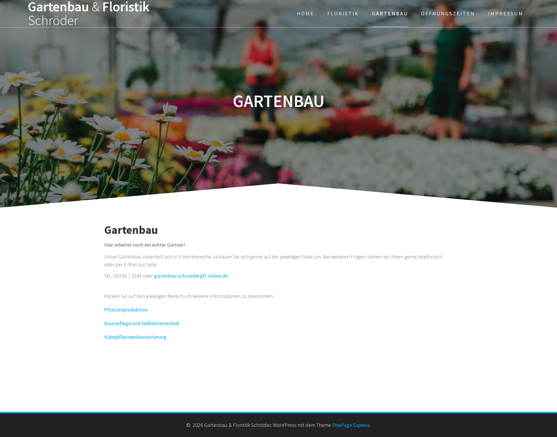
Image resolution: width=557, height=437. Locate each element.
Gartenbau (390, 13)
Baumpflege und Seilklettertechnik (142, 323)
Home (305, 13)
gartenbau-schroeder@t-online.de (191, 275)
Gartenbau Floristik (88, 13)
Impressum (505, 13)
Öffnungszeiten (448, 13)
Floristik (343, 13)
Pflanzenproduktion (125, 309)
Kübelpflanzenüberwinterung (135, 337)
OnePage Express (351, 425)
